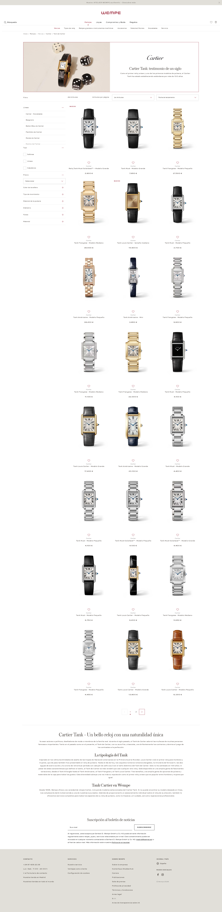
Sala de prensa (118, 882)
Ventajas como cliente (77, 869)
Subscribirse (144, 827)
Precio (26, 175)
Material (26, 221)
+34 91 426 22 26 (31, 865)
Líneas (26, 107)
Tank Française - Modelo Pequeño (177, 168)
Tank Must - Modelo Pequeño (177, 243)
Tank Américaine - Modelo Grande (133, 466)
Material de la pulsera (32, 201)
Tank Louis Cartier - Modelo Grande (88, 466)
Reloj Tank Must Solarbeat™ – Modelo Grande (89, 168)
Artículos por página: (101, 97)
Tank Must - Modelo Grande (133, 168)
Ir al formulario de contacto (35, 873)
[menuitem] (211, 22)
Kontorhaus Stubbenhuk (122, 869)
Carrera (115, 873)
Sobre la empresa (120, 865)
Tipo (25, 148)
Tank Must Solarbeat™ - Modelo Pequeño (133, 541)
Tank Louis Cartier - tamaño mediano (133, 243)
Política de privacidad (121, 842)
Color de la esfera (30, 187)
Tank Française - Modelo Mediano (89, 243)
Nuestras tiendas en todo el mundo (38, 882)
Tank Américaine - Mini (133, 317)
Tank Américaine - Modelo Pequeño (88, 317)
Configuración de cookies (79, 873)
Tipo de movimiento (31, 194)
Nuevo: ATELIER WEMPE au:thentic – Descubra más (111, 3)
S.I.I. (114, 898)
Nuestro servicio (75, 865)
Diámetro (27, 208)
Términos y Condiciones (122, 890)
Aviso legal (117, 894)
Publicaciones (118, 877)
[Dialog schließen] (220, 2)
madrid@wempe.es (144, 839)
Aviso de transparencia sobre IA (126, 903)
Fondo (25, 215)
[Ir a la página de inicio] (111, 13)
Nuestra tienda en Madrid (34, 877)
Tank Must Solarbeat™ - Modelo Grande (177, 541)
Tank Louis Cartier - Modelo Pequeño (133, 615)
